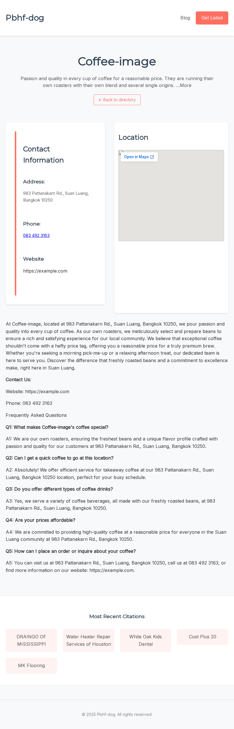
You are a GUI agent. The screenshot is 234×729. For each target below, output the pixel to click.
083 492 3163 (36, 235)
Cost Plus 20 (202, 636)
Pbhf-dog (25, 18)
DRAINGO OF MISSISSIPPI (31, 640)
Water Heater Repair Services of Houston (88, 640)
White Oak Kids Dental (145, 640)
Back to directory (117, 99)
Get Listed (212, 18)
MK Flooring (31, 665)
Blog (185, 18)
